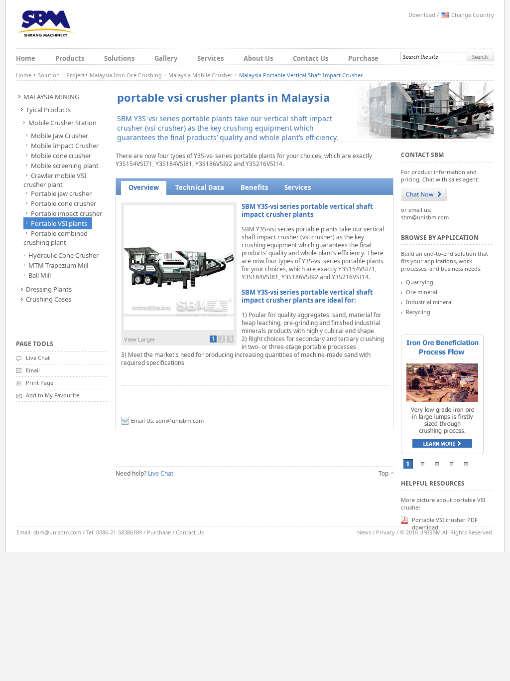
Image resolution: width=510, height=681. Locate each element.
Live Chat (38, 357)
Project (75, 75)
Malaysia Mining (51, 96)
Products (69, 58)
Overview (143, 187)
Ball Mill (39, 275)
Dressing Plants (49, 289)
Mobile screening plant (65, 165)
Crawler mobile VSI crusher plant (54, 180)
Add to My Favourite (52, 395)
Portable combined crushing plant (55, 238)
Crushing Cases (48, 299)
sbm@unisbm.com (180, 420)
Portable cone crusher (63, 203)
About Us (258, 58)
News (364, 532)
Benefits (254, 187)
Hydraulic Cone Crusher (63, 255)
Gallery (165, 58)
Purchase (363, 58)
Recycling (418, 312)
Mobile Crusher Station (62, 122)
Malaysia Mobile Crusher (200, 75)
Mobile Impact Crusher (65, 145)
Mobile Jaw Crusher (59, 135)
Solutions (119, 58)
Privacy (385, 532)
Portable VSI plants (59, 223)
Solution (49, 75)
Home (25, 58)
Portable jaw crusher (61, 193)
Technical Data (199, 187)
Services (210, 58)
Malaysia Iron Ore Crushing (126, 75)
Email (33, 370)
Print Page (39, 382)
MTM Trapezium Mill (58, 265)
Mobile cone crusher (61, 155)
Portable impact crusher (66, 213)
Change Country (472, 14)
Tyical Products (48, 109)
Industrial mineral (429, 302)
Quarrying (419, 282)
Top (383, 473)
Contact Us (310, 58)
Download (421, 14)
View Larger (139, 339)
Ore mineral (421, 292)
